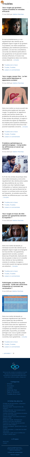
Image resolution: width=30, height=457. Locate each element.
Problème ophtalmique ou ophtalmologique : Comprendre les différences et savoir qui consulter (14, 146)
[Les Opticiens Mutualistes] (2, 2)
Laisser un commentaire (12, 70)
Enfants (9, 384)
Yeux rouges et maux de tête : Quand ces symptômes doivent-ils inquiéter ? (14, 216)
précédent (6, 353)
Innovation (10, 386)
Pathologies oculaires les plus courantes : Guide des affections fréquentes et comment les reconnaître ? (14, 285)
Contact (5, 443)
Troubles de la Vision (11, 65)
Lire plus (16, 60)
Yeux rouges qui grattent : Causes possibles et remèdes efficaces (13, 9)
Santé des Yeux (12, 390)
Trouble (6, 67)
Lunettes (10, 388)
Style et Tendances (13, 392)
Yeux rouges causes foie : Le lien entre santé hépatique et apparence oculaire (14, 78)
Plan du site (6, 441)
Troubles (12, 67)
